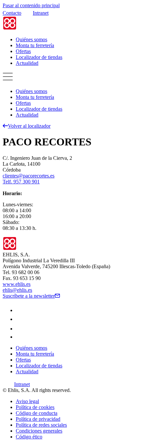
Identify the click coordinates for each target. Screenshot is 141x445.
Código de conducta (36, 413)
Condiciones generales (39, 431)
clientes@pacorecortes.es (28, 175)
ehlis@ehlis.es (17, 290)
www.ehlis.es (16, 284)
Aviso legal (27, 401)
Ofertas (23, 51)
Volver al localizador (29, 126)
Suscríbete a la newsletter (29, 296)
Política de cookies (35, 407)
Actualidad (27, 63)
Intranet (41, 13)
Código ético (29, 436)
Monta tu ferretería (35, 45)
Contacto (12, 13)
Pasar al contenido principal (31, 5)
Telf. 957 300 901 (21, 181)
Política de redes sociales (41, 425)
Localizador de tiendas (39, 57)
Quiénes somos (31, 39)
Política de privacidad (38, 419)
